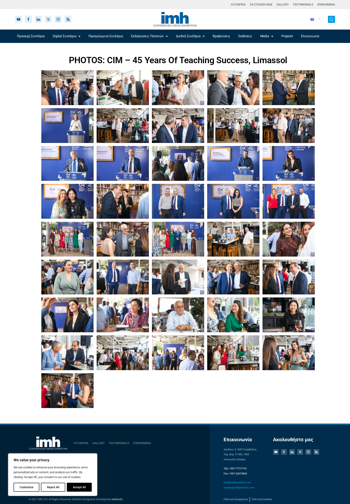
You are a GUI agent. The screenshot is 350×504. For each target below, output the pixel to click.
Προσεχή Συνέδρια (31, 36)
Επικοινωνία (310, 36)
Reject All (53, 487)
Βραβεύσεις (221, 36)
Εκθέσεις (245, 36)
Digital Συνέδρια (64, 36)
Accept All (79, 487)
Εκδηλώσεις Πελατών (147, 36)
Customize (26, 487)
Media (264, 36)
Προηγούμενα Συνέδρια (106, 36)
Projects (287, 36)
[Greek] (313, 19)
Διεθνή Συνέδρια (188, 36)
